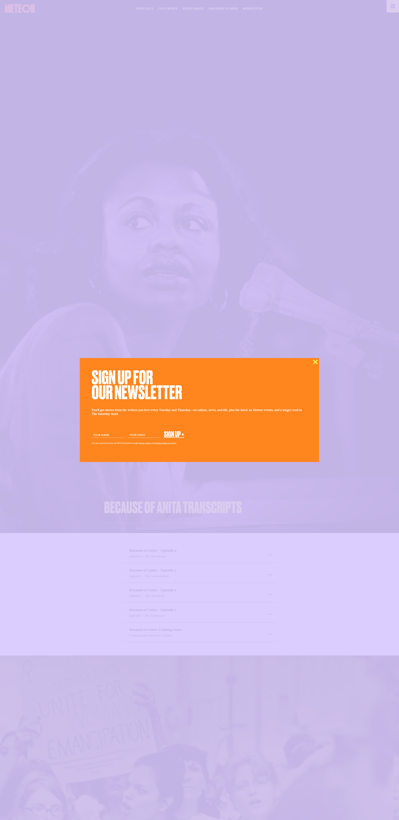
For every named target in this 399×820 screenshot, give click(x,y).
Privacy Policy (145, 443)
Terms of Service (163, 443)
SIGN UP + (174, 434)
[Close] (315, 362)
